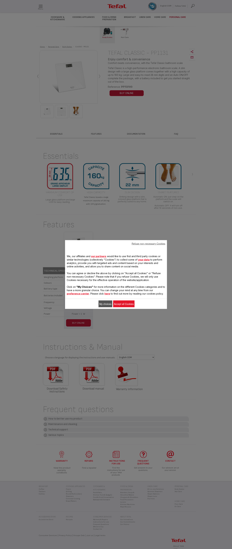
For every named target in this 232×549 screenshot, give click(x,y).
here (107, 293)
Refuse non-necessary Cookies (148, 243)
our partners (98, 256)
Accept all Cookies (124, 304)
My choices (105, 304)
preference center (78, 293)
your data (144, 259)
